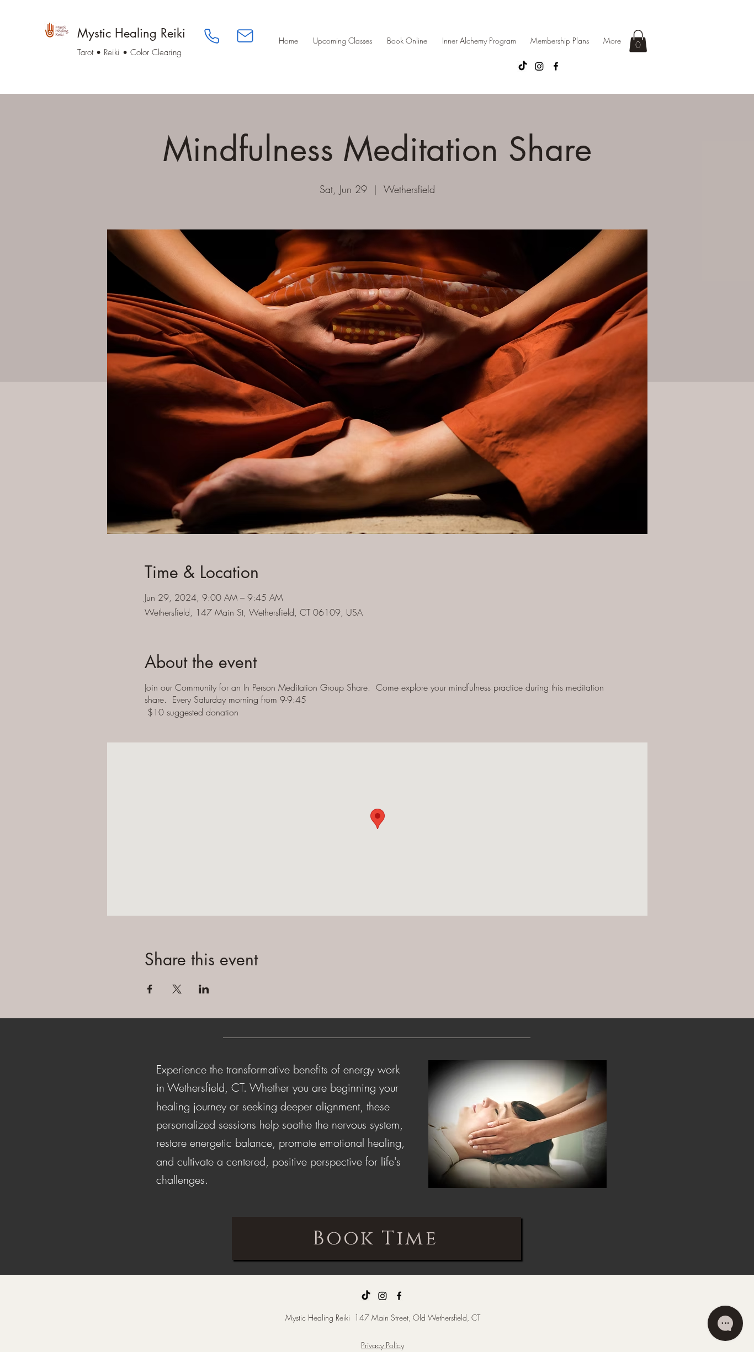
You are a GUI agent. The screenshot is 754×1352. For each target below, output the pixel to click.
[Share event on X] (177, 989)
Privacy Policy (382, 1345)
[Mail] (245, 36)
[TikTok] (522, 66)
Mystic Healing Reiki (131, 33)
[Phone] (211, 36)
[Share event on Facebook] (150, 989)
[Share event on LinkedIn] (204, 989)
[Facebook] (555, 66)
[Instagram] (539, 66)
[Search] (635, 46)
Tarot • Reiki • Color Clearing (129, 52)
